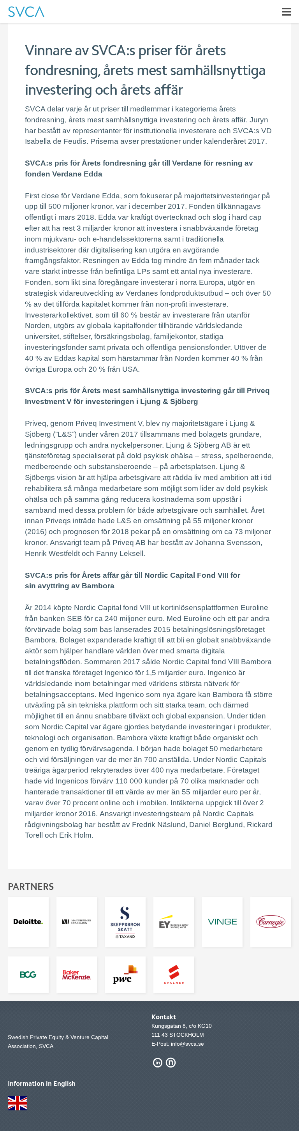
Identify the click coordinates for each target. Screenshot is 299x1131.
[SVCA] (26, 12)
